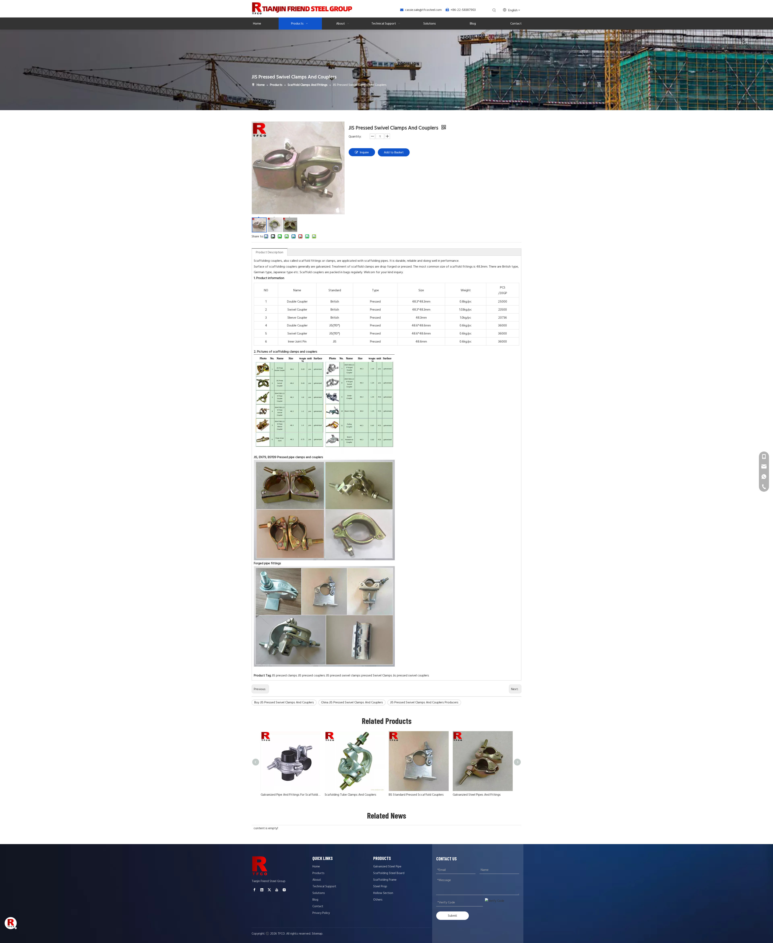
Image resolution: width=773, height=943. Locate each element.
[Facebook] (254, 890)
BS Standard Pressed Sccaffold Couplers (416, 794)
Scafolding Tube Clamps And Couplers (350, 794)
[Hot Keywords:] (494, 10)
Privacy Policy (321, 913)
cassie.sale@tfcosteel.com (423, 10)
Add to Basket (394, 152)
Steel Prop (380, 886)
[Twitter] (269, 890)
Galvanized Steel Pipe (387, 866)
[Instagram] (284, 890)
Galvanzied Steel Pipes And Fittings (477, 794)
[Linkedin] (262, 890)
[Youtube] (277, 890)
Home (316, 866)
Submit (452, 915)
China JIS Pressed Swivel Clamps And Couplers (352, 702)
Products (318, 873)
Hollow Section (383, 893)
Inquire (364, 152)
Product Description (269, 252)
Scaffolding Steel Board (388, 873)
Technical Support (324, 886)
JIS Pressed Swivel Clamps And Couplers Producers (424, 702)
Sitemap (317, 934)
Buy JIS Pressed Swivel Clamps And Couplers (284, 702)
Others (377, 900)
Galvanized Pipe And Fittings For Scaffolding (291, 794)
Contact (317, 906)
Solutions (318, 893)
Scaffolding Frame (385, 880)
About (316, 880)
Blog (315, 900)
